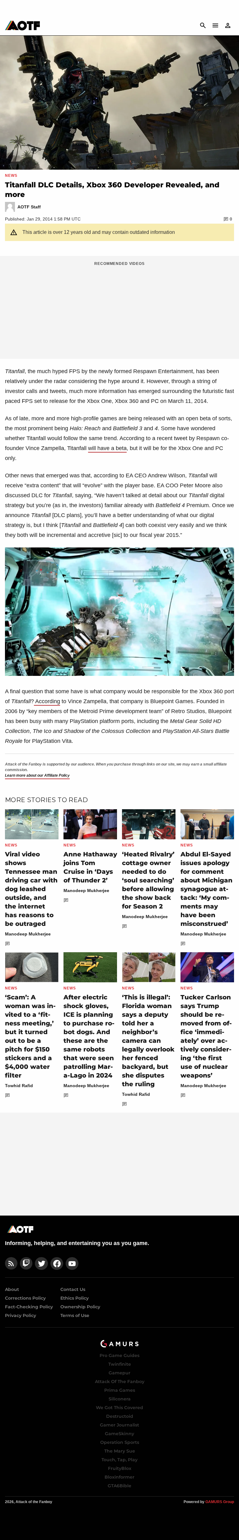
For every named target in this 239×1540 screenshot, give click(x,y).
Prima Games (119, 1390)
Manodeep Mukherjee (28, 933)
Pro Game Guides (119, 1355)
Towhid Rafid (19, 1085)
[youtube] (72, 1263)
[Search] (203, 25)
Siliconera (120, 1399)
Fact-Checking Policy (29, 1307)
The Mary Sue (119, 1451)
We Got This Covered (119, 1407)
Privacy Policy (20, 1315)
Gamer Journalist (119, 1425)
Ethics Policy (74, 1298)
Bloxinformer (119, 1477)
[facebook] (56, 1263)
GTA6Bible (119, 1486)
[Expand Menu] (215, 25)
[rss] (11, 1263)
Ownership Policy (80, 1307)
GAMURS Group (219, 1502)
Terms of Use (74, 1315)
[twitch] (26, 1263)
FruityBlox (119, 1468)
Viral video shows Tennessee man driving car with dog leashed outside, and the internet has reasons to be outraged (31, 888)
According (47, 701)
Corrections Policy (25, 1298)
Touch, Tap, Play (119, 1459)
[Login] (228, 25)
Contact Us (72, 1289)
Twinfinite (119, 1364)
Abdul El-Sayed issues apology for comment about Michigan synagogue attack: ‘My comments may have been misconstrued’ (206, 888)
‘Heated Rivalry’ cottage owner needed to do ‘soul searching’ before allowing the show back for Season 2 (148, 880)
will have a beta (107, 448)
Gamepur (119, 1373)
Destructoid (119, 1416)
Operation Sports (119, 1442)
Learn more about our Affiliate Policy (37, 775)
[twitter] (41, 1263)
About (12, 1289)
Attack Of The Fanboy (119, 1381)
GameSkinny (119, 1433)
